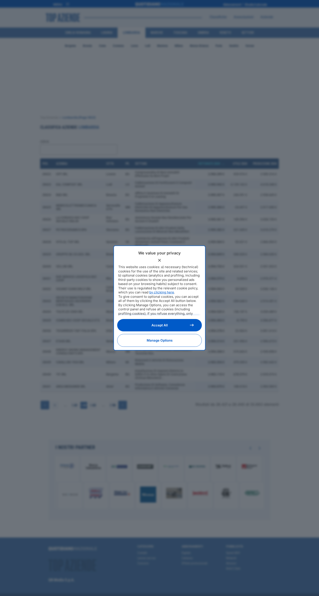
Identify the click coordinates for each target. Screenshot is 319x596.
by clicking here (161, 292)
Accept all (159, 325)
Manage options (160, 340)
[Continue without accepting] (159, 260)
